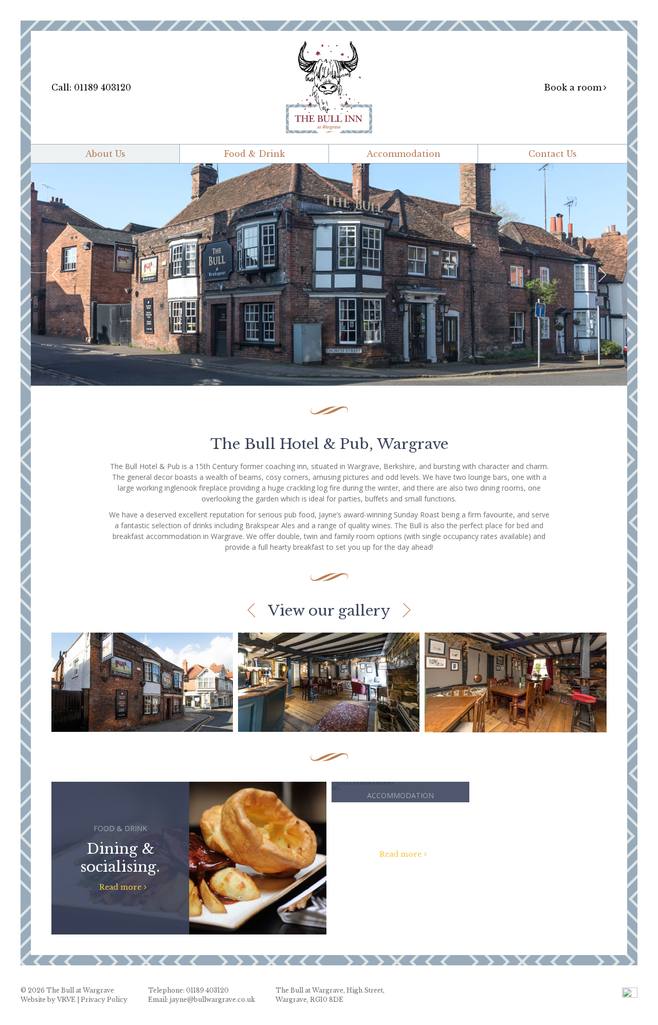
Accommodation (404, 154)
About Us (105, 154)
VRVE (66, 999)
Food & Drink (254, 154)
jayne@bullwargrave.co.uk (212, 999)
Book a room (572, 87)
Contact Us (552, 154)
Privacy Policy (104, 999)
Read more (120, 887)
